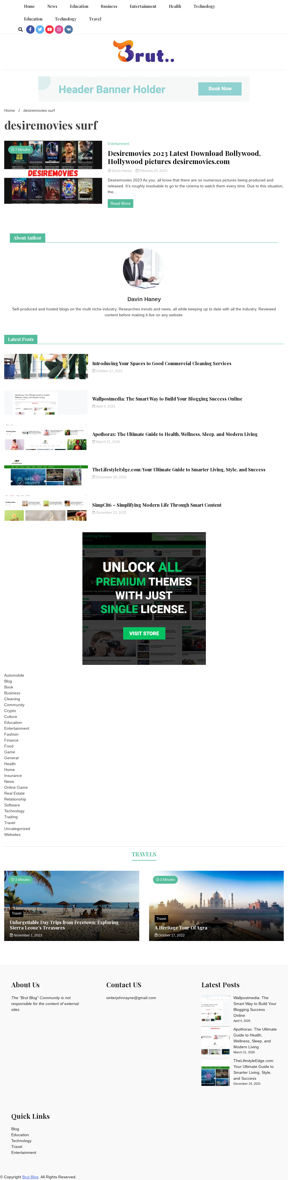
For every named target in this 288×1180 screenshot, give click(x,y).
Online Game (16, 787)
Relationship (15, 799)
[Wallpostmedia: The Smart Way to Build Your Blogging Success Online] (215, 1010)
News (52, 6)
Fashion (11, 734)
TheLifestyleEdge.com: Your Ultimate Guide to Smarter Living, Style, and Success (179, 469)
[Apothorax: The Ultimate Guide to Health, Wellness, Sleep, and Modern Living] (215, 1041)
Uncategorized (17, 828)
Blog (8, 681)
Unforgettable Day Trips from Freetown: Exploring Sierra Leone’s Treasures (64, 925)
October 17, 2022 (109, 371)
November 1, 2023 (27, 935)
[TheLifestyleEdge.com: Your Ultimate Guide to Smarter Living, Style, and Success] (215, 1073)
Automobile (14, 675)
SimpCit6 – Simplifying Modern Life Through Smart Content (156, 505)
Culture (10, 716)
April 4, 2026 (105, 406)
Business (109, 6)
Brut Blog (30, 1177)
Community (14, 704)
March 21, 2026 (107, 442)
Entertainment (143, 6)
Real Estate (14, 793)
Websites (12, 834)
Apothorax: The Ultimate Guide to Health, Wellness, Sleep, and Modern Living (175, 434)
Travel (95, 19)
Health (175, 6)
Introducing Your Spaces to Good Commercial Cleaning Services (161, 363)
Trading (11, 817)
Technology (204, 6)
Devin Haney (122, 171)
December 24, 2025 (111, 477)
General (11, 758)
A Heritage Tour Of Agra (181, 928)
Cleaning (12, 699)
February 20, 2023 (152, 171)
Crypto (10, 710)
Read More (120, 203)
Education (79, 6)
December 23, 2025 (111, 513)
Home (29, 6)
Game (9, 752)
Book (8, 687)
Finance (11, 740)
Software (12, 805)
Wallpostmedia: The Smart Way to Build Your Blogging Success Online (167, 399)
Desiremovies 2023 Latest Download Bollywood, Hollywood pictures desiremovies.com (184, 157)
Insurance (13, 775)
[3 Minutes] (216, 939)
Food (9, 746)
